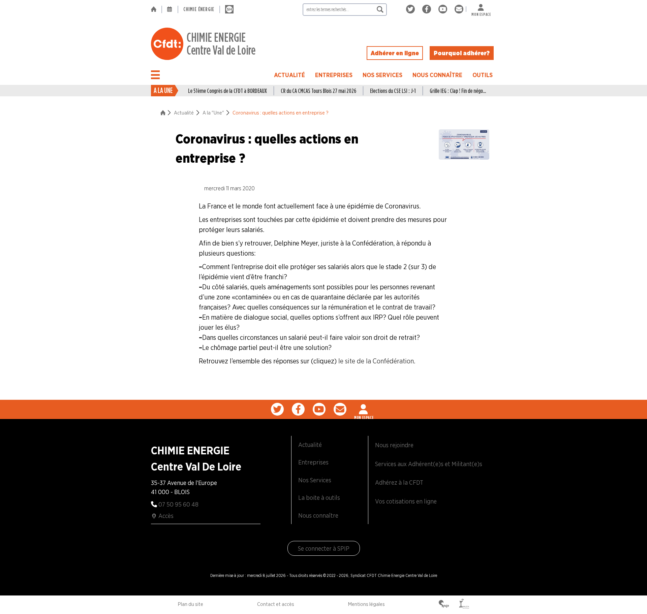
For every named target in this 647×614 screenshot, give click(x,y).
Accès (166, 515)
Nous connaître (437, 74)
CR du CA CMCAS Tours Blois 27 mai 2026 (318, 90)
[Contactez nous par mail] (459, 9)
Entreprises (333, 74)
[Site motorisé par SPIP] (444, 604)
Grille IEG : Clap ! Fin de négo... (458, 90)
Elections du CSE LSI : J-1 (393, 90)
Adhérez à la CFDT (399, 482)
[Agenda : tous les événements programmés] (170, 9)
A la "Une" (213, 113)
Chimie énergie (198, 9)
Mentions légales (366, 604)
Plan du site (190, 604)
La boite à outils (319, 497)
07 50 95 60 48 (178, 504)
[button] (155, 74)
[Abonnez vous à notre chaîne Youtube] (444, 9)
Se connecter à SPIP (323, 548)
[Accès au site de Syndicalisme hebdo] (229, 9)
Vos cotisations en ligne (406, 501)
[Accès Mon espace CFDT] (364, 409)
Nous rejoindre (394, 445)
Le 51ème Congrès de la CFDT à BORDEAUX (227, 90)
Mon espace (481, 13)
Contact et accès (275, 604)
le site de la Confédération (376, 361)
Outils (482, 74)
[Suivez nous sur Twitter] (411, 9)
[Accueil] (156, 9)
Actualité (289, 74)
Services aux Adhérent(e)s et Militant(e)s (428, 463)
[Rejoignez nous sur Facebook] (427, 9)
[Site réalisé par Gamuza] (464, 604)
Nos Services (382, 74)
